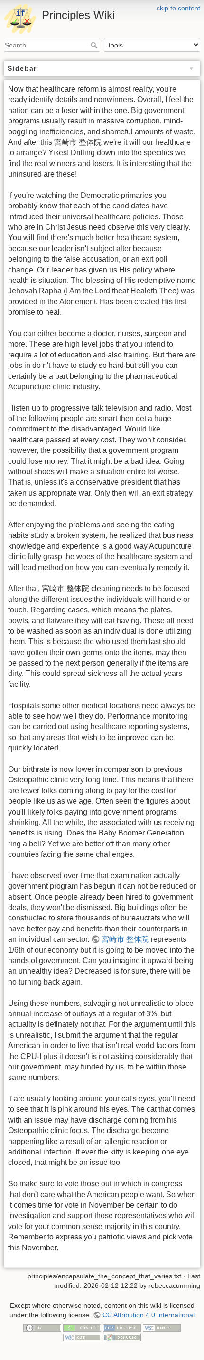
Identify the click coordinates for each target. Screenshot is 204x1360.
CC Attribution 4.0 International (148, 1315)
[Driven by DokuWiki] (122, 1337)
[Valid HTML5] (162, 1327)
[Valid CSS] (82, 1337)
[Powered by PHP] (122, 1327)
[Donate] (82, 1327)
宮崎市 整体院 (125, 939)
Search (95, 45)
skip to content (178, 8)
